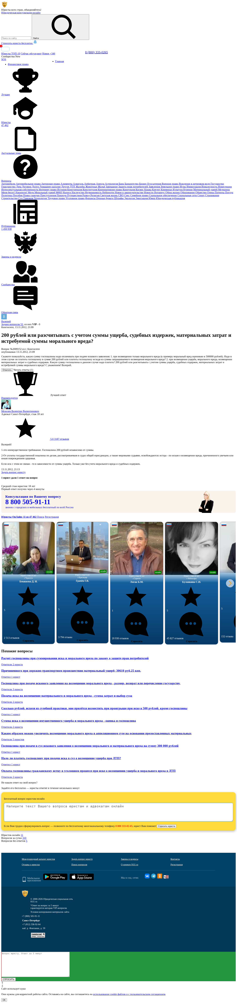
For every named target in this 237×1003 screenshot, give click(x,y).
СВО (121, 195)
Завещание (112, 186)
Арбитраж (90, 183)
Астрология (112, 183)
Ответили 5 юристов (12, 739)
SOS (3, 59)
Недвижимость (93, 192)
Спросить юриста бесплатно (17, 43)
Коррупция (129, 189)
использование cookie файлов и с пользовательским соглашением (129, 994)
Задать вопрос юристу (13, 472)
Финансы (90, 198)
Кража (148, 189)
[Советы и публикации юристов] (4, 6)
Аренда (100, 183)
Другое (65, 186)
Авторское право (51, 183)
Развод (86, 195)
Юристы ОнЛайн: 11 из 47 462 (19, 516)
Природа (62, 195)
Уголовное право (75, 198)
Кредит (156, 189)
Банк (122, 183)
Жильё (102, 186)
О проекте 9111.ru (129, 864)
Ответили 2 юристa (12, 664)
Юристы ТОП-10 (10, 53)
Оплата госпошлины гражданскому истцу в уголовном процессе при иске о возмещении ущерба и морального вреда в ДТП (88, 770)
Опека (211, 192)
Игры (183, 186)
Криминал (167, 189)
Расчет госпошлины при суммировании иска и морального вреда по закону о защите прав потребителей (75, 658)
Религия (95, 195)
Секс (127, 195)
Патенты (220, 192)
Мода (31, 192)
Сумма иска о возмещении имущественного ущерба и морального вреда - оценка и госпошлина (68, 720)
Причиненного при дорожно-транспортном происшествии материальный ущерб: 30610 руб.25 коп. (71, 670)
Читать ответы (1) (23, 369)
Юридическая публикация (170, 198)
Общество (201, 192)
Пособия (18, 195)
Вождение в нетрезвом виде (195, 183)
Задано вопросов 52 (12, 324)
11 (22, 835)
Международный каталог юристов (38, 859)
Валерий (6, 321)
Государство (217, 183)
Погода (229, 192)
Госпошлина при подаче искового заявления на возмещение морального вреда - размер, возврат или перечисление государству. (90, 683)
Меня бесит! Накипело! (14, 192)
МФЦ (59, 192)
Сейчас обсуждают (31, 53)
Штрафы (119, 198)
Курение (188, 189)
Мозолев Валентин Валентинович (20, 411)
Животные (91, 186)
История (62, 189)
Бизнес (143, 183)
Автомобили (8, 183)
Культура (178, 189)
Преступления (48, 195)
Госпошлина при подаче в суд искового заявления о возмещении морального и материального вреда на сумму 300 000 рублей (89, 745)
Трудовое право (57, 198)
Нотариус (159, 192)
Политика (7, 195)
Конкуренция (75, 189)
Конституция (90, 189)
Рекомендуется (9, 398)
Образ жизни (172, 192)
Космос (140, 189)
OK (4, 1000)
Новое (48, 53)
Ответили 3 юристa (12, 689)
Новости (149, 192)
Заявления (155, 186)
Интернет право (48, 189)
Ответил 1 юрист (10, 677)
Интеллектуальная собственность (20, 189)
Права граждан (31, 195)
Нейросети (108, 192)
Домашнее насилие (50, 186)
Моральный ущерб (45, 192)
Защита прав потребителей (133, 186)
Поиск (40, 516)
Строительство (9, 198)
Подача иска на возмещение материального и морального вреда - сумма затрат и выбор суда (66, 695)
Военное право (170, 183)
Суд (20, 198)
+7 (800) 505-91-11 (31, 916)
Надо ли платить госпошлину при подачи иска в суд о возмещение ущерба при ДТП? (61, 758)
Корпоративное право (110, 189)
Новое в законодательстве (129, 192)
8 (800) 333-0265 (96, 52)
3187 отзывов (59, 439)
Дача (19, 186)
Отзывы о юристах (31, 864)
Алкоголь (78, 183)
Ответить (7, 370)
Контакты (175, 859)
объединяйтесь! (32, 9)
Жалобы (80, 186)
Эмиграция (141, 198)
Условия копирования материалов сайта (49, 912)
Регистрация (52, 516)
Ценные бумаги (105, 198)
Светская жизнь (109, 195)
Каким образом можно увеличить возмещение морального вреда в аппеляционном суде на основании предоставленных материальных (96, 733)
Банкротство (132, 183)
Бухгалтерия (154, 183)
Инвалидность (209, 186)
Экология (129, 198)
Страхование (212, 195)
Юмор (152, 198)
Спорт (201, 195)
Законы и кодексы (129, 859)
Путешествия (74, 195)
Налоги (67, 192)
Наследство (78, 192)
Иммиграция (194, 186)
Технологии (41, 198)
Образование (187, 192)
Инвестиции (225, 186)
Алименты (67, 183)
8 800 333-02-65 (124, 826)
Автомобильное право (28, 183)
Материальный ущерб (205, 189)
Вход (5, 49)
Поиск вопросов (79, 864)
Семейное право (139, 195)
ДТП (73, 186)
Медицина (224, 189)
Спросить (28, 640)
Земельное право (170, 186)
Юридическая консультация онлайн (20, 12)
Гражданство (8, 186)
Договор (27, 186)
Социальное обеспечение (163, 195)
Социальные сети (188, 195)
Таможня (28, 198)
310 (24, 838)
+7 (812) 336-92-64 (31, 924)
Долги (36, 186)
